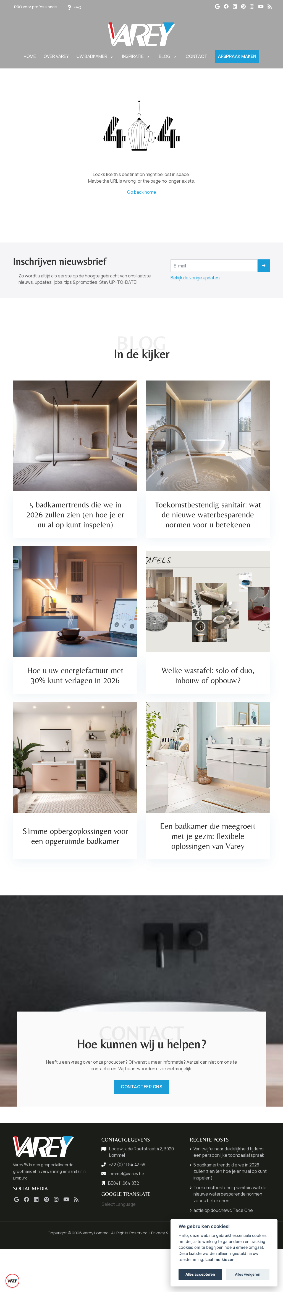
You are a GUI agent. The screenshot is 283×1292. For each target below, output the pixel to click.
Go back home (141, 192)
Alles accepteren (200, 1274)
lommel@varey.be (126, 1174)
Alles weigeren (247, 1274)
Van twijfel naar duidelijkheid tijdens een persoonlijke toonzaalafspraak (228, 1152)
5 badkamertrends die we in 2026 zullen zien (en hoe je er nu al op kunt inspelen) (230, 1171)
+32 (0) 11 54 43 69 (127, 1164)
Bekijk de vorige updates (195, 278)
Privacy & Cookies (168, 1233)
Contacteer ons (141, 1087)
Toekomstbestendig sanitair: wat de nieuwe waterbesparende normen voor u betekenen (229, 1194)
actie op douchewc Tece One (223, 1210)
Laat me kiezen (220, 1259)
